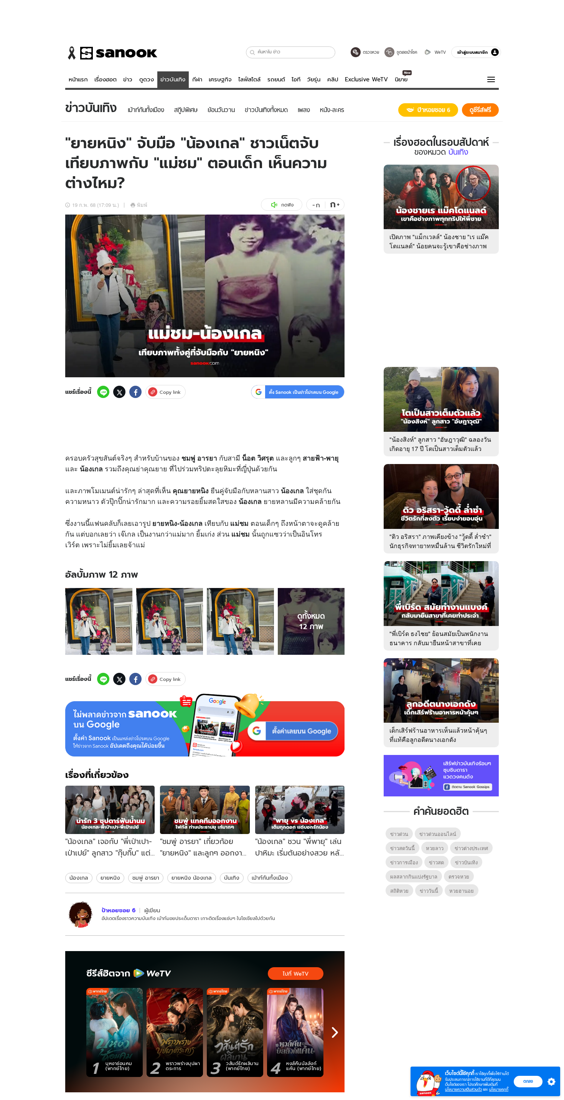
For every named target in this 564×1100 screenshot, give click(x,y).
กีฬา (197, 79)
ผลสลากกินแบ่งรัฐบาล (413, 876)
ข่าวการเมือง (404, 862)
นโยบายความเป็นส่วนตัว (463, 1089)
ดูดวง (146, 79)
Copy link (170, 392)
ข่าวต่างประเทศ (471, 848)
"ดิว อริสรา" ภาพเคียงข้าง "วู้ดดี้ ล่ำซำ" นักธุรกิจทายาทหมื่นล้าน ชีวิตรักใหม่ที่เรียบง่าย (440, 545)
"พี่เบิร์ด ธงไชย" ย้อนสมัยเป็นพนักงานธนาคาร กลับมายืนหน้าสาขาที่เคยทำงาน (438, 642)
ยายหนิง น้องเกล (192, 878)
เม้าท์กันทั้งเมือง (270, 878)
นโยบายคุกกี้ (498, 1089)
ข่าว (127, 79)
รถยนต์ (276, 79)
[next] (335, 1032)
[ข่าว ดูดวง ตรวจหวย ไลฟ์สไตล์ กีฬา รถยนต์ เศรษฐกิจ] (111, 53)
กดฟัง (287, 205)
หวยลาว (435, 848)
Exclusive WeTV (366, 79)
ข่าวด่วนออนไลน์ (437, 833)
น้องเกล (78, 878)
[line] (103, 392)
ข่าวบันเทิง (172, 79)
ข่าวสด (436, 862)
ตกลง (528, 1081)
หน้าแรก (78, 79)
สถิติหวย (399, 890)
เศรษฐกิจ (220, 79)
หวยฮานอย (461, 890)
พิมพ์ (142, 204)
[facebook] (135, 392)
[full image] (98, 621)
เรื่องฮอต (105, 79)
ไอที (296, 79)
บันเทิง (231, 878)
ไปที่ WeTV (295, 974)
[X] (119, 392)
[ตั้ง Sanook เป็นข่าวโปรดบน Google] (205, 725)
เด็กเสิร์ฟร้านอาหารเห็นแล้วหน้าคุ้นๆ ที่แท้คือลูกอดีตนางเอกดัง (438, 735)
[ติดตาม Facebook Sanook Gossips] (441, 775)
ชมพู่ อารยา (145, 878)
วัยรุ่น (313, 79)
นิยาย (401, 79)
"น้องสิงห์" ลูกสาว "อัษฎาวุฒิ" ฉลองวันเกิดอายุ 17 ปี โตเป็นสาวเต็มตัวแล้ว (440, 444)
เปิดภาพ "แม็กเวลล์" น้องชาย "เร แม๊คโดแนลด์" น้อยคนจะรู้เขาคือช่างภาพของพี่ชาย (439, 245)
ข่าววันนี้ (429, 890)
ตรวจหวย (459, 876)
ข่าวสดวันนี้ (402, 848)
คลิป (332, 79)
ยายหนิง (110, 878)
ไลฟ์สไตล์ (249, 79)
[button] (252, 52)
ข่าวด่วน (399, 833)
